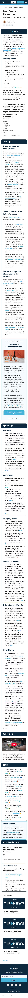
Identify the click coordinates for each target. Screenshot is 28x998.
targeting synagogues (15, 259)
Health (5, 127)
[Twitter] (8, 985)
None (4, 132)
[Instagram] (20, 985)
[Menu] (26, 2)
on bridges (17, 786)
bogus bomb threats (15, 217)
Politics (5, 121)
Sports (5, 128)
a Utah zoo (16, 813)
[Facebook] (16, 985)
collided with (10, 290)
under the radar (15, 777)
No (4, 856)
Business (5, 123)
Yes (4, 854)
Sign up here (17, 87)
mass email (19, 224)
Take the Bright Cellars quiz (13, 722)
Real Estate (6, 125)
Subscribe (20, 2)
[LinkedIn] (12, 985)
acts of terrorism (13, 184)
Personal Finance (8, 130)
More (10, 446)
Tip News (5, 7)
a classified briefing (13, 832)
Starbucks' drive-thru (12, 796)
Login (13, 2)
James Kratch (10, 21)
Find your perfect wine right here (14, 412)
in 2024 (15, 782)
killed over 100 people (13, 155)
